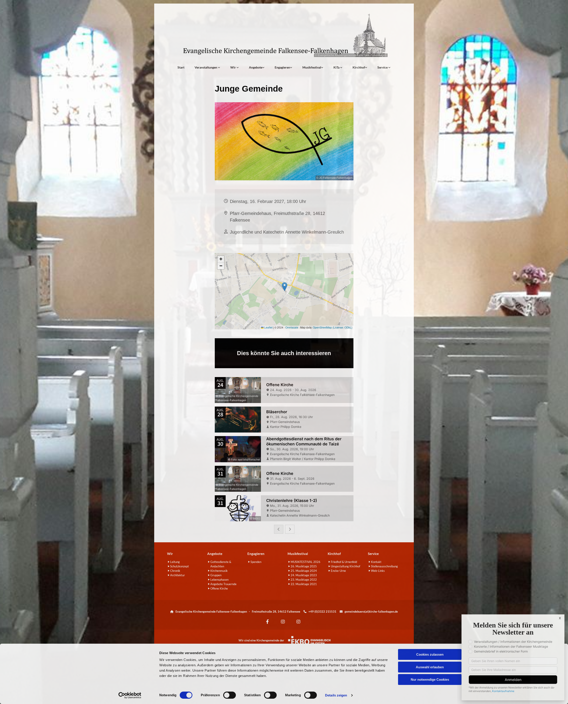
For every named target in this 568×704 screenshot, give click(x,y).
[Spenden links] (291, 67)
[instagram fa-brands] (283, 621)
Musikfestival (311, 67)
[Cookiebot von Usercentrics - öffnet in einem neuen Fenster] (129, 695)
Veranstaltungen (206, 67)
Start (181, 67)
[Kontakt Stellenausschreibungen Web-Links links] (389, 67)
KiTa (336, 67)
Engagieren (282, 67)
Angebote (255, 67)
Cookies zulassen (430, 654)
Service (382, 67)
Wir (233, 67)
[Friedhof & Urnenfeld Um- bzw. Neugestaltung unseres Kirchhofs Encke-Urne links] (366, 67)
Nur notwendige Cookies (430, 679)
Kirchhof (359, 67)
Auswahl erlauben (430, 667)
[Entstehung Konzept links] (341, 67)
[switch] (229, 695)
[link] (207, 67)
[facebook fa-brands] (267, 621)
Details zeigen (336, 695)
